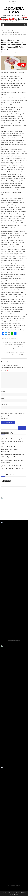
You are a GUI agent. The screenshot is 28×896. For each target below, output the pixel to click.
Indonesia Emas (14, 10)
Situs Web (4, 405)
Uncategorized (12, 338)
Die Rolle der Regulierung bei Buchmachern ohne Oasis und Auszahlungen (11, 449)
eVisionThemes (14, 894)
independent (16, 52)
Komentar (4, 371)
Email (3, 398)
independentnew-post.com (16, 72)
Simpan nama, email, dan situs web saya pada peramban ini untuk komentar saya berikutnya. (13, 416)
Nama (3, 391)
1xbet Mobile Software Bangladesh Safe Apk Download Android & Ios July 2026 (12, 441)
